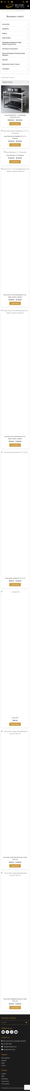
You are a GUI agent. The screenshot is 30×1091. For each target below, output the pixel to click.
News (3, 1063)
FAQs (2, 1076)
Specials (5, 60)
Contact (3, 1073)
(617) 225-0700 (8, 1044)
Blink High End (5, 1058)
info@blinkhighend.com (10, 1046)
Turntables (5, 69)
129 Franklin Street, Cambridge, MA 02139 (14, 1041)
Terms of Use (5, 1081)
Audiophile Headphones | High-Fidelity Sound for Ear (12, 43)
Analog (4, 33)
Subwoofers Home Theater (11, 64)
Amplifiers (5, 29)
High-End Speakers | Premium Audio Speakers (13, 54)
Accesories (11, 10)
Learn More (15, 124)
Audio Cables (6, 38)
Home (3, 10)
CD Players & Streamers (10, 49)
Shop (6, 10)
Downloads (4, 1078)
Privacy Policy (5, 1083)
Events (3, 1065)
